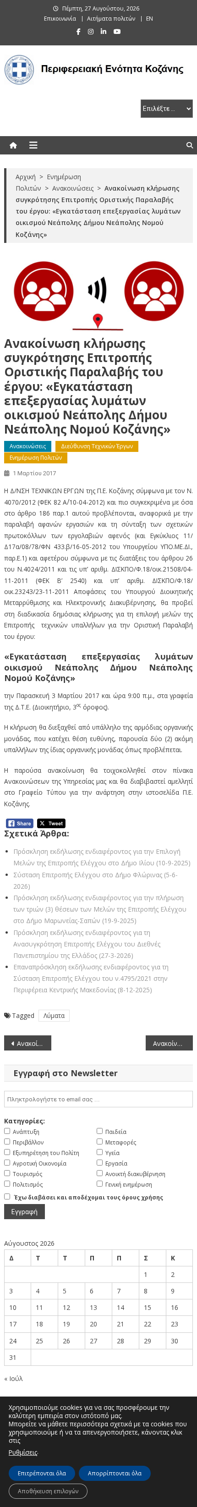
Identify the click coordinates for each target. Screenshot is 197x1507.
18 (39, 1324)
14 (120, 1307)
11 (39, 1307)
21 (120, 1324)
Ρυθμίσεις (23, 1452)
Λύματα (54, 1015)
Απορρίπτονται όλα (115, 1473)
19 (66, 1324)
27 (93, 1340)
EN (149, 18)
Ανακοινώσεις (28, 446)
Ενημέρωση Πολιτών (36, 458)
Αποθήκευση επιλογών (48, 1491)
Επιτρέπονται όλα (42, 1473)
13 (93, 1307)
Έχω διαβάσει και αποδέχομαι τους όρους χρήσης (88, 1197)
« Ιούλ (13, 1378)
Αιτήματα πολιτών (111, 18)
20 (93, 1324)
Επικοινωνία (60, 18)
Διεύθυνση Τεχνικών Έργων (97, 446)
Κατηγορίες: (24, 1120)
